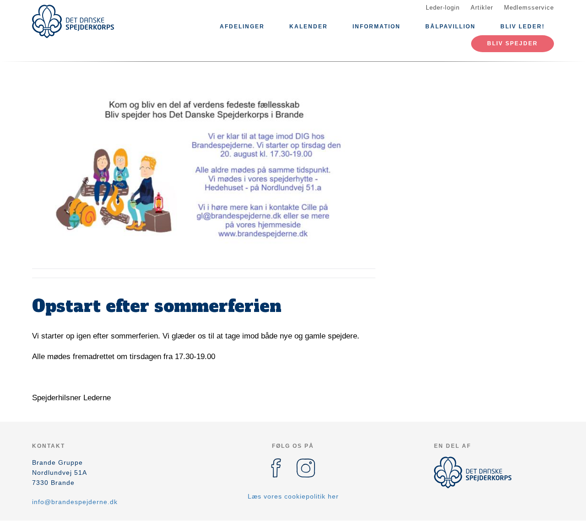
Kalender (308, 26)
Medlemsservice (529, 7)
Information (377, 26)
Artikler (482, 7)
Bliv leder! (522, 26)
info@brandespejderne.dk (75, 501)
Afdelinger (242, 26)
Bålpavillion (450, 26)
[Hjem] (73, 21)
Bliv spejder (512, 43)
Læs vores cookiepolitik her (293, 496)
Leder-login (443, 7)
